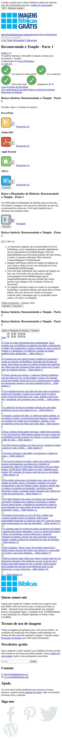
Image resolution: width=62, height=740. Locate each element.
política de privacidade (41, 5)
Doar (54, 34)
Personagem (19, 40)
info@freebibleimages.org (15, 674)
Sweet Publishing (26, 61)
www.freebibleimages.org (16, 677)
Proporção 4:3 (22, 126)
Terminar (35, 331)
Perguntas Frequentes (11, 638)
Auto (3, 337)
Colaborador (31, 40)
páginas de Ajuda (33, 692)
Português (21, 223)
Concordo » (17, 306)
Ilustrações (17, 34)
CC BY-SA (6, 64)
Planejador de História (11, 92)
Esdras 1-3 (6, 53)
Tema (9, 40)
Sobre (49, 34)
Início (4, 34)
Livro (3, 40)
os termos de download (14, 87)
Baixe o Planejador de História (15, 331)
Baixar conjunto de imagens (41, 89)
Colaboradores (29, 34)
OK (3, 8)
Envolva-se (41, 34)
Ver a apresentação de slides (14, 89)
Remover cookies (15, 8)
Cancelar (6, 188)
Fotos (9, 34)
